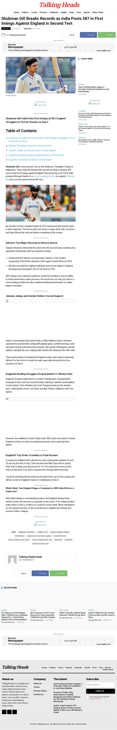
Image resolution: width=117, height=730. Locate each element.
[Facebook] (4, 712)
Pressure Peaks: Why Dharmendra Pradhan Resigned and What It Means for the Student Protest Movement (94, 115)
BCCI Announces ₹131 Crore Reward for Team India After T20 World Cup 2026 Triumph (42, 615)
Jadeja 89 (58, 540)
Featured (81, 137)
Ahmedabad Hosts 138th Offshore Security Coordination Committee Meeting (94, 141)
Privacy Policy (95, 699)
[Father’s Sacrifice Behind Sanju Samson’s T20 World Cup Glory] (73, 599)
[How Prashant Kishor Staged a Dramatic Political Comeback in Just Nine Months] (94, 72)
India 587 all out (60, 536)
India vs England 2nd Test (42, 540)
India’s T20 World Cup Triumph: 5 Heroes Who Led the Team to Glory (101, 615)
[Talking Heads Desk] (4, 35)
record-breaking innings (44, 176)
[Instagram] (9, 712)
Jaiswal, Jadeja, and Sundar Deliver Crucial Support (32, 150)
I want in (99, 691)
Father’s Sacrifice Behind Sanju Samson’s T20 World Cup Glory (72, 614)
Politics (81, 84)
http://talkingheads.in (26, 560)
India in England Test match (19, 540)
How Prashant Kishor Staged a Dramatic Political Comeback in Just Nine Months (93, 89)
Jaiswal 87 (68, 540)
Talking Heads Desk (17, 35)
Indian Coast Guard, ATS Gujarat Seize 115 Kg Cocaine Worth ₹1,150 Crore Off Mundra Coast (94, 128)
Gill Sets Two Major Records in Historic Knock (30, 146)
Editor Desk (82, 124)
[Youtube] (14, 712)
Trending (81, 111)
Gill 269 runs (19, 536)
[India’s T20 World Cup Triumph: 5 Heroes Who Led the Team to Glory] (102, 599)
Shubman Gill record (40, 544)
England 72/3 (43, 532)
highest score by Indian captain (39, 536)
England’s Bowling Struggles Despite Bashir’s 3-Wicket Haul (36, 155)
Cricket (6, 28)
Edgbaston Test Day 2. (27, 532)
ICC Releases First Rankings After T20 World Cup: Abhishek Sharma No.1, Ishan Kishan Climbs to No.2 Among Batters (14, 616)
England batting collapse (60, 532)
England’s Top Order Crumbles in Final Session (30, 159)
